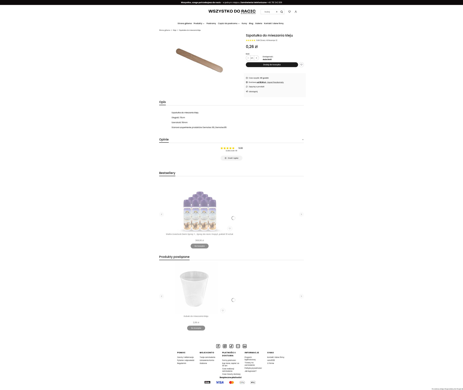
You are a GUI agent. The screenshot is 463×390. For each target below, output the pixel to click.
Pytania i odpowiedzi (185, 360)
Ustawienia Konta (207, 360)
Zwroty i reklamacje (185, 357)
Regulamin (181, 363)
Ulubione (203, 363)
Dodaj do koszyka (272, 64)
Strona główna (164, 30)
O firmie (270, 363)
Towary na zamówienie (250, 363)
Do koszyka (200, 246)
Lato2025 (271, 360)
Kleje (174, 30)
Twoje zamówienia (207, 357)
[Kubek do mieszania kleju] (196, 288)
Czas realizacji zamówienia (228, 369)
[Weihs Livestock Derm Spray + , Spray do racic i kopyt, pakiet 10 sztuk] (199, 206)
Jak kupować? (250, 371)
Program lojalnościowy (250, 358)
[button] (281, 12)
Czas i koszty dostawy (231, 374)
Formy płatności (229, 360)
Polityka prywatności (253, 368)
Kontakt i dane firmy (275, 357)
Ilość (248, 54)
